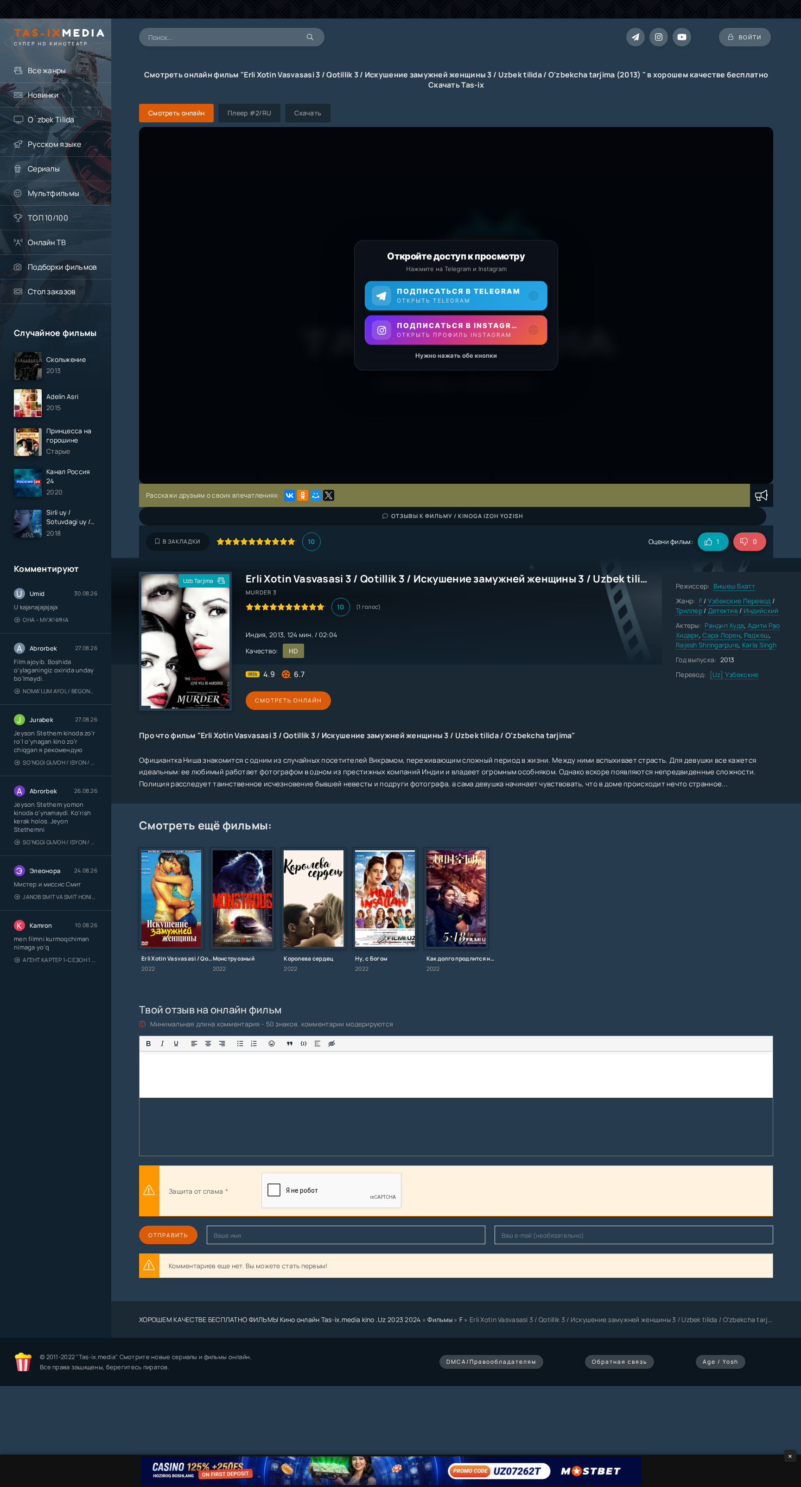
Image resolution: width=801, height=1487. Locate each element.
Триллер (689, 610)
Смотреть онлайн (288, 700)
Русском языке (55, 144)
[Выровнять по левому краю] (194, 1043)
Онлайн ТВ (47, 242)
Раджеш (756, 635)
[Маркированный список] (240, 1043)
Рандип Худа (724, 625)
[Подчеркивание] (176, 1043)
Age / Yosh (720, 1362)
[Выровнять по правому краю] (222, 1043)
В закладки (181, 541)
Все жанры (47, 70)
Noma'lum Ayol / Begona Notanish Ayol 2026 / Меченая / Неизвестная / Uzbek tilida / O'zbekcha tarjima (60, 691)
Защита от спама (196, 1191)
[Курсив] (162, 1043)
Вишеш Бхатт (734, 586)
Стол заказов (52, 291)
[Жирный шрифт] (148, 1043)
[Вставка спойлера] (317, 1043)
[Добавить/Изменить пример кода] (304, 1043)
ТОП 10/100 (48, 218)
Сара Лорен (721, 635)
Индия (256, 634)
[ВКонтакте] (289, 495)
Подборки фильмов (62, 267)
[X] (328, 495)
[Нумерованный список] (254, 1043)
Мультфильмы (53, 193)
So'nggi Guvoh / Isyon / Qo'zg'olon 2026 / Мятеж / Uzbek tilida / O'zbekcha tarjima (60, 762)
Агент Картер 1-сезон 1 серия (60, 960)
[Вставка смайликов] (272, 1043)
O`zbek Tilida (51, 119)
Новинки (43, 95)
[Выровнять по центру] (208, 1043)
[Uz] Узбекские (734, 674)
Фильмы (439, 1319)
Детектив (723, 610)
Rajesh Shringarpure (707, 644)
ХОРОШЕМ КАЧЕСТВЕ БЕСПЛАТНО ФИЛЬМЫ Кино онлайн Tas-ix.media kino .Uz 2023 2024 (280, 1319)
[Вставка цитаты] (290, 1043)
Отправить (168, 1235)
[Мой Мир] (315, 495)
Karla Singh (759, 644)
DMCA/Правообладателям (491, 1362)
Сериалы (44, 169)
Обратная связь (619, 1362)
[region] (456, 305)
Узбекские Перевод (739, 600)
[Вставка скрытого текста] (331, 1043)
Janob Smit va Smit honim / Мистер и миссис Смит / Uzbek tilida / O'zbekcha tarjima (60, 897)
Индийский (761, 610)
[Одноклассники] (302, 495)
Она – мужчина (46, 620)
